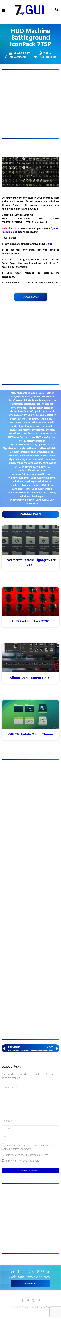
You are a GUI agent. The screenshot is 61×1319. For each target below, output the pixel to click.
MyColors (29, 414)
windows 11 (34, 462)
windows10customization (32, 470)
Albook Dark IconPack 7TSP (31, 678)
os (37, 414)
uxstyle (21, 448)
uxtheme (31, 448)
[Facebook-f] (22, 1300)
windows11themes (19, 492)
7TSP (16, 253)
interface (23, 411)
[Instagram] (38, 1300)
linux (44, 411)
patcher (22, 418)
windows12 (42, 499)
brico (35, 400)
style (12, 429)
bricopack (44, 400)
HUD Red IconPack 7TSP (30, 621)
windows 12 (28, 466)
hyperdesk (48, 403)
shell (44, 422)
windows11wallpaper (32, 496)
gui (38, 403)
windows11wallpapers (22, 499)
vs (30, 459)
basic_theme (17, 396)
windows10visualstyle (43, 477)
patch (13, 418)
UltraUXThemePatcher (23, 444)
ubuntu (44, 433)
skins (38, 426)
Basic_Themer (32, 396)
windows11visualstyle (43, 492)
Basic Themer (46, 392)
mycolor (18, 414)
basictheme (47, 396)
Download (31, 296)
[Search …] (56, 10)
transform (14, 433)
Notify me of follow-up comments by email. (27, 1154)
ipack (37, 411)
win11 (41, 459)
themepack (38, 429)
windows (22, 462)
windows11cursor (20, 485)
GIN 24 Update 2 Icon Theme (30, 734)
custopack (30, 403)
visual (44, 455)
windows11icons (21, 488)
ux (48, 444)
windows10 (42, 466)
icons (47, 407)
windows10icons (21, 474)
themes (50, 429)
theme (27, 429)
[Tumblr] (33, 1300)
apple (34, 392)
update (42, 444)
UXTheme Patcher (20, 451)
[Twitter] (28, 1300)
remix (42, 418)
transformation (30, 433)
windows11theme (42, 488)
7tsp (15, 259)
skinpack (29, 426)
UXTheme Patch (47, 448)
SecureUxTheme (31, 422)
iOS (31, 411)
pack (42, 414)
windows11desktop (43, 485)
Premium (33, 418)
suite (19, 429)
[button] (3, 10)
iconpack (21, 407)
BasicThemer (15, 400)
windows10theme (42, 474)
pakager (51, 414)
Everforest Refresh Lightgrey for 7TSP (31, 562)
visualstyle (21, 459)
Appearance (23, 392)
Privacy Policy (44, 1307)
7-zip (48, 243)
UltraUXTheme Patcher (32, 440)
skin (20, 426)
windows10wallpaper (25, 481)
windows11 (44, 481)
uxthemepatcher (40, 451)
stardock (48, 426)
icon (12, 407)
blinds (27, 400)
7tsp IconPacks (47, 56)
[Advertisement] (30, 104)
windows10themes (19, 477)
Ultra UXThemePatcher (43, 437)
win (35, 459)
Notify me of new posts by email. (21, 1160)
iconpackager (35, 407)
